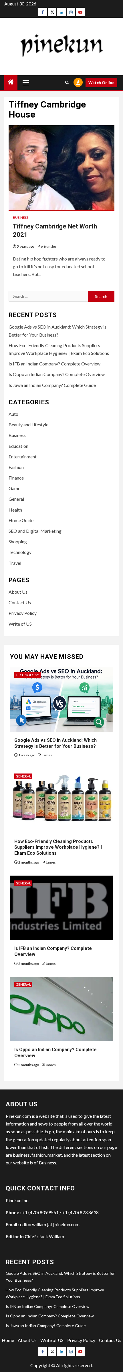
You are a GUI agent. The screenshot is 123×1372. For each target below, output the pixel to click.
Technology (20, 552)
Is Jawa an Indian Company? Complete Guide (52, 385)
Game (14, 488)
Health (15, 509)
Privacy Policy (23, 613)
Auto (13, 414)
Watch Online (101, 82)
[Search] (67, 82)
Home (8, 1340)
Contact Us (20, 602)
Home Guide (21, 520)
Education (18, 446)
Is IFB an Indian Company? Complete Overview (54, 363)
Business (20, 217)
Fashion (16, 467)
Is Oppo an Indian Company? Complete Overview (57, 374)
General (16, 499)
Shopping (18, 541)
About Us (18, 591)
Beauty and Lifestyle (28, 424)
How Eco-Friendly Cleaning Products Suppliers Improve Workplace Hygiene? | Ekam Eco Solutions (58, 847)
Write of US (20, 624)
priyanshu (48, 246)
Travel (15, 563)
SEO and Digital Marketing (35, 531)
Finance (16, 477)
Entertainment (23, 456)
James (47, 755)
